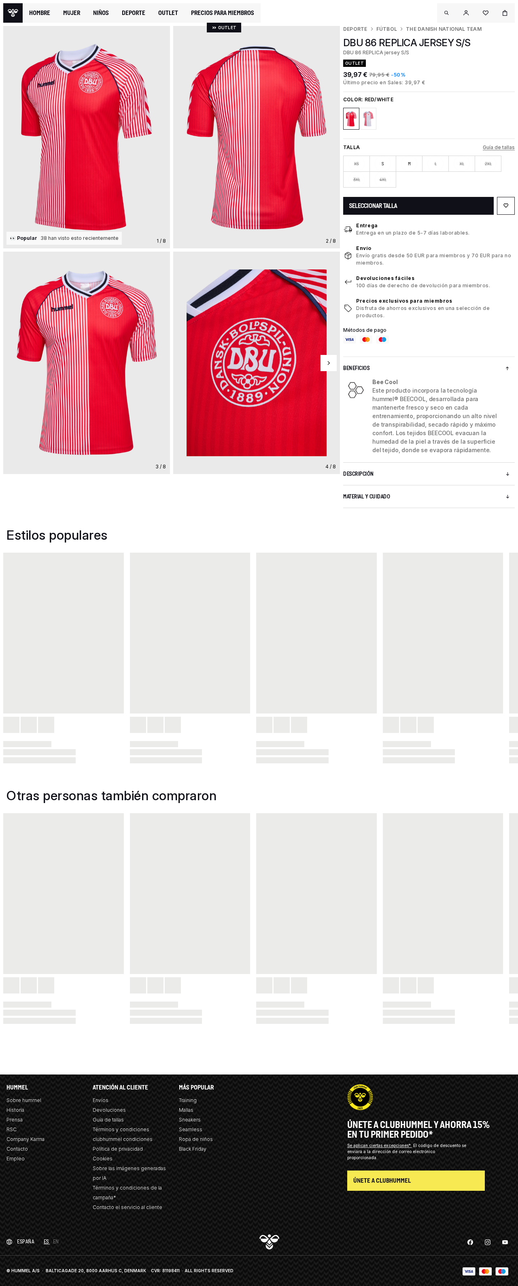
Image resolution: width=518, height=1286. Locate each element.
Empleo (15, 1159)
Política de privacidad (118, 1149)
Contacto (17, 1149)
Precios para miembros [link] (222, 12)
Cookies (103, 1159)
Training (188, 1100)
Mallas (186, 1110)
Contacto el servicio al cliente (127, 1207)
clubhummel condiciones (123, 1139)
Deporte (355, 29)
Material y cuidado (366, 496)
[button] (446, 13)
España (25, 1242)
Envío (364, 248)
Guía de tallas (499, 147)
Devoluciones (109, 1110)
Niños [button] (101, 13)
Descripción (358, 474)
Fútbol (386, 29)
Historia (15, 1110)
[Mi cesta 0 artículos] (505, 13)
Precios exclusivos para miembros (404, 301)
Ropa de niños (196, 1139)
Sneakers (190, 1120)
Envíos (100, 1100)
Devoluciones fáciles (385, 278)
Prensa (14, 1120)
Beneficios (356, 368)
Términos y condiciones (121, 1129)
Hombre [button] (39, 13)
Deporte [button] (133, 13)
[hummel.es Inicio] (13, 13)
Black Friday (192, 1149)
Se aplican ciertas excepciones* (379, 1145)
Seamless (190, 1129)
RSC (11, 1129)
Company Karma (25, 1139)
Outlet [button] (168, 13)
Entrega (367, 225)
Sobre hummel (23, 1100)
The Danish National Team (444, 29)
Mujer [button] (71, 13)
